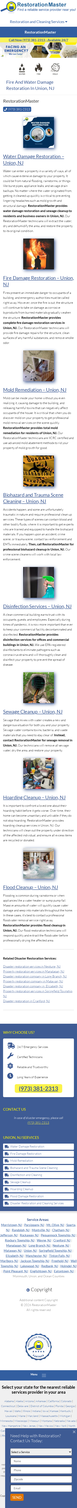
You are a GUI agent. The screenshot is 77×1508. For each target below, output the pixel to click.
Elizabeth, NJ (14, 1256)
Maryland (33, 1416)
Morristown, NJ (11, 1225)
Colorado (66, 1401)
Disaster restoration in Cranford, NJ (26, 1001)
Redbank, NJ (49, 1266)
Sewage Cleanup (20, 1182)
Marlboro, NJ (9, 1261)
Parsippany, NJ (34, 1225)
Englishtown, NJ (41, 1271)
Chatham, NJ (60, 1230)
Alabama (9, 1401)
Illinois (26, 1411)
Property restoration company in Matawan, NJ (33, 981)
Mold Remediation (21, 1160)
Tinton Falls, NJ (59, 1256)
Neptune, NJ (61, 1245)
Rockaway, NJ (29, 1235)
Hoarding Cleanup (21, 1189)
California (53, 1401)
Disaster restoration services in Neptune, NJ (32, 966)
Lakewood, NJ (29, 1266)
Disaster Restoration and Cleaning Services (37, 1203)
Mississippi (21, 1420)
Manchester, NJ (36, 1256)
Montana (46, 1420)
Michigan (65, 1416)
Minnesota (6, 1420)
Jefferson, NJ (9, 1235)
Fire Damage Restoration (25, 1153)
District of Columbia (41, 1406)
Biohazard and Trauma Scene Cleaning (34, 1168)
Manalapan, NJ (16, 1245)
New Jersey (29, 1425)
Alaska (19, 1401)
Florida (59, 1406)
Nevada (71, 1420)
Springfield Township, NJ (55, 1250)
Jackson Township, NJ (34, 1261)
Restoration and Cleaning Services (37, 21)
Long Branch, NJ (40, 1245)
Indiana (36, 1411)
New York (60, 1425)
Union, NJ (30, 1250)
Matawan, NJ (13, 1250)
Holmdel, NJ (68, 1266)
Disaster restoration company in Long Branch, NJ (35, 976)
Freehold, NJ (60, 1261)
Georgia (70, 1406)
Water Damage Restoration (27, 1146)
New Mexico (45, 1425)
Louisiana (11, 1416)
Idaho (17, 1411)
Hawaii (8, 1411)
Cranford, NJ (61, 1240)
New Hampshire (11, 1425)
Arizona (29, 1401)
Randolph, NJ (21, 1230)
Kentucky (65, 1411)
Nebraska (59, 1420)
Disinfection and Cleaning (26, 1174)
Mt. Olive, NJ (55, 1225)
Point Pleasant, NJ (15, 1271)
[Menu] (44, 1375)
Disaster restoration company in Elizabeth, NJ (33, 986)
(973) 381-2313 (38, 1088)
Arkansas (41, 1401)
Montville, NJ (41, 1230)
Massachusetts (49, 1416)
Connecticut (8, 1406)
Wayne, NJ (44, 1240)
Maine (21, 1416)
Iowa (45, 1411)
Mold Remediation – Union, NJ (35, 390)
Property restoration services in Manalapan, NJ (33, 971)
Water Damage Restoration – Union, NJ (33, 159)
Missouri (34, 1420)
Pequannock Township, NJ (58, 1235)
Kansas (54, 1411)
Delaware (22, 1406)
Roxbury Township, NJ (19, 1240)
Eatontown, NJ (64, 1271)
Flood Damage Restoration (27, 1196)
